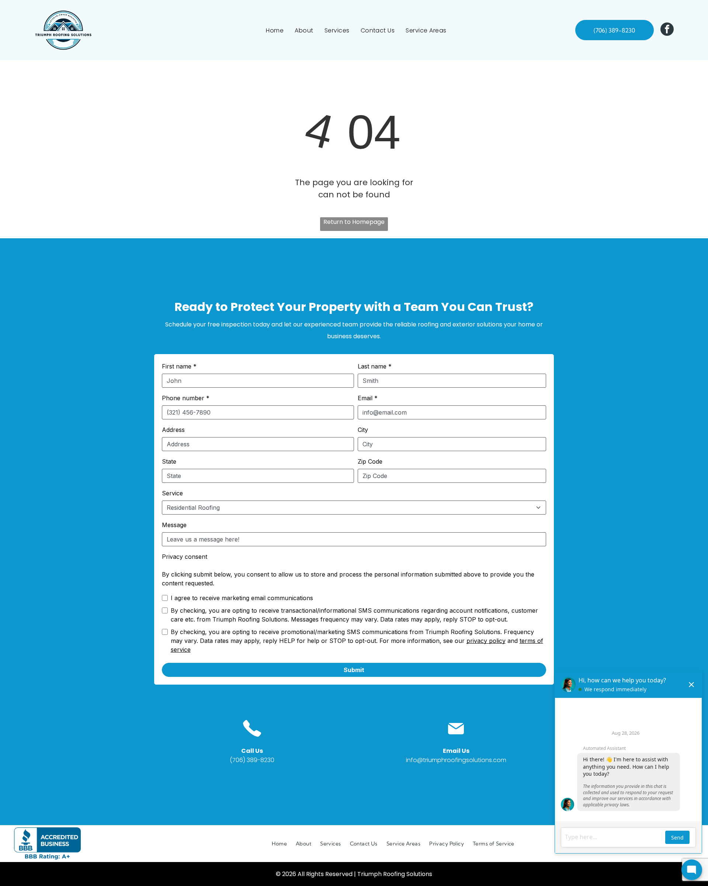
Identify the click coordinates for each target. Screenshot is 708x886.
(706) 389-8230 (252, 760)
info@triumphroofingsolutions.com (456, 760)
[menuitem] (274, 30)
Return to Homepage (354, 222)
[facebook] (667, 30)
